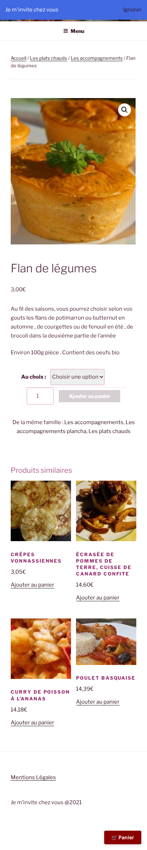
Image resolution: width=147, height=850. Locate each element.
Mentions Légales (33, 777)
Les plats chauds (48, 58)
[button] (124, 109)
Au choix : (33, 377)
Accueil (18, 58)
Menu (77, 31)
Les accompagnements (97, 58)
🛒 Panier (122, 837)
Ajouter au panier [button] (32, 585)
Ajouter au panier (89, 396)
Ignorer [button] (132, 9)
